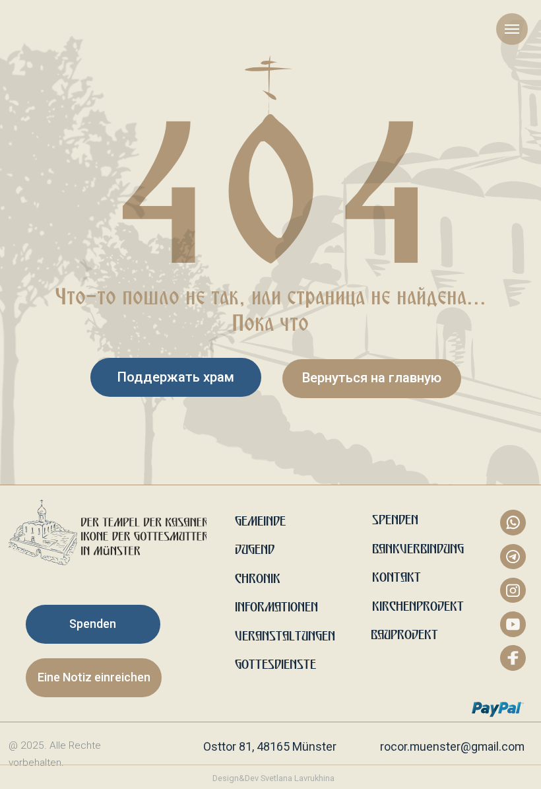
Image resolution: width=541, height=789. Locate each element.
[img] (108, 532)
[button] (94, 677)
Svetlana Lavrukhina (297, 778)
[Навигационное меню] (512, 29)
